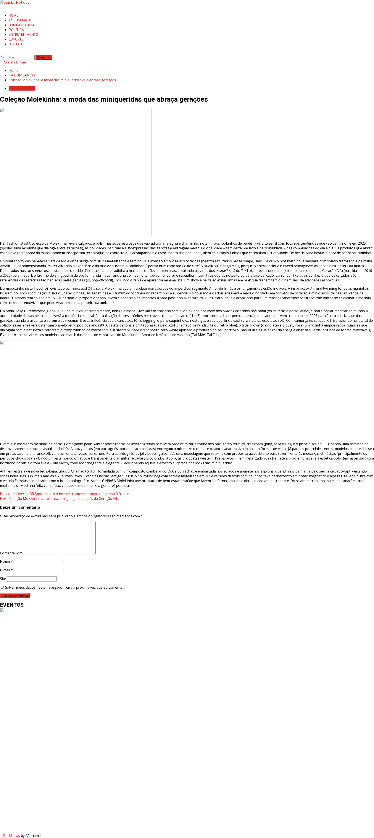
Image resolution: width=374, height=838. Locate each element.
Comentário (11, 553)
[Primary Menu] (1, 8)
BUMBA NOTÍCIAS (23, 25)
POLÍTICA (16, 30)
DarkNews (11, 835)
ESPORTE (16, 39)
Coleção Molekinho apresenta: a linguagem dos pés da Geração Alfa (59, 498)
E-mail (6, 570)
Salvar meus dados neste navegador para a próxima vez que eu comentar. (65, 587)
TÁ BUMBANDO (20, 20)
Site (3, 578)
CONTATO (16, 44)
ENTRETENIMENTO (23, 34)
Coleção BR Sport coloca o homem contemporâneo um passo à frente (64, 493)
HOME (13, 15)
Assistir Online (14, 62)
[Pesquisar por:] (17, 57)
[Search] (1, 52)
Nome (6, 561)
